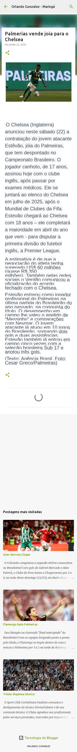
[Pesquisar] (71, 7)
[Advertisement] (38, 458)
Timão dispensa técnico (19, 694)
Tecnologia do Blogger (41, 738)
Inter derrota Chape (16, 554)
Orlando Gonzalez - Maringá (33, 6)
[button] (7, 53)
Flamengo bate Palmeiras (20, 624)
